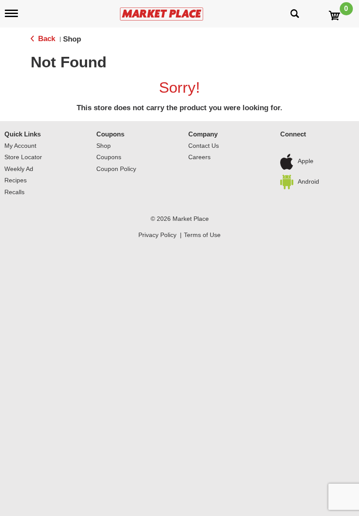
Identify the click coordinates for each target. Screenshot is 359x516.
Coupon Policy (116, 168)
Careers (199, 156)
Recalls (14, 191)
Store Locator (23, 156)
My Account (20, 145)
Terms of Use (202, 234)
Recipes (15, 180)
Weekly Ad (18, 168)
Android (308, 181)
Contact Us (203, 145)
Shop (72, 39)
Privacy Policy (157, 234)
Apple (305, 161)
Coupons (110, 134)
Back (45, 39)
